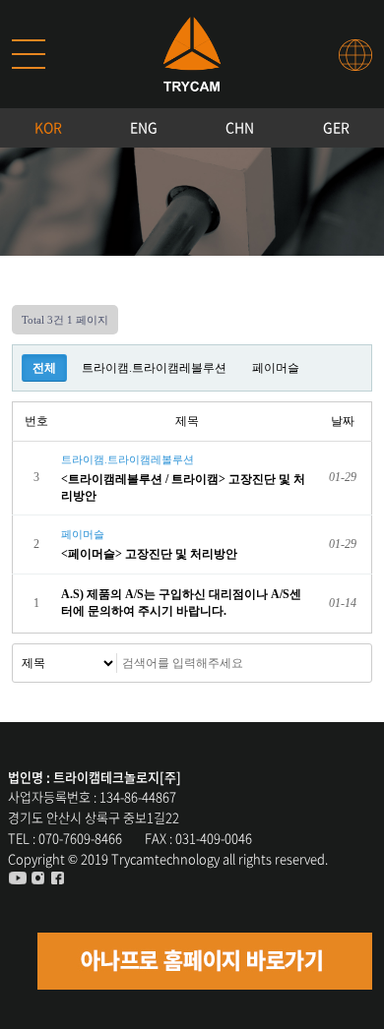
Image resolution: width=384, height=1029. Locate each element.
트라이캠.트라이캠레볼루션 (154, 368)
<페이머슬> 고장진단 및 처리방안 (150, 554)
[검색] (319, 663)
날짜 (342, 421)
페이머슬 (275, 368)
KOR (48, 127)
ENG (144, 127)
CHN (239, 127)
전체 (44, 368)
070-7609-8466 (80, 837)
